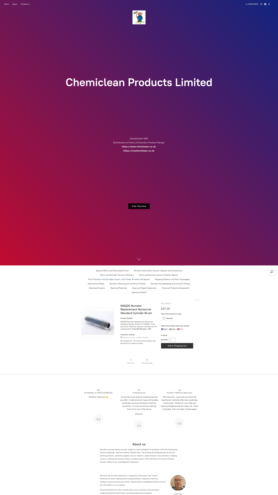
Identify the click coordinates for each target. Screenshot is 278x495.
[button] (168, 318)
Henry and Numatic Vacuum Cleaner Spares (158, 275)
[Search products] (272, 272)
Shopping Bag (147, 363)
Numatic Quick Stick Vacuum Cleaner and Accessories (158, 270)
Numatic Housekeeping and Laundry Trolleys (170, 283)
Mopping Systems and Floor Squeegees (172, 279)
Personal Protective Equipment (175, 288)
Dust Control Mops (96, 283)
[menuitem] (195, 300)
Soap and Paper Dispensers (144, 288)
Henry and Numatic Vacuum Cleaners (117, 275)
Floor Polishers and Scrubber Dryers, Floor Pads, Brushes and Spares (119, 279)
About (14, 4)
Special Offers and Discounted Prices (112, 270)
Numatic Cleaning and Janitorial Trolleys (127, 283)
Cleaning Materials (118, 288)
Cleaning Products (97, 288)
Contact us (25, 4)
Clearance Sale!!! (139, 292)
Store (6, 4)
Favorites (130, 363)
